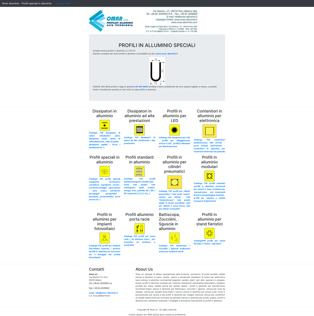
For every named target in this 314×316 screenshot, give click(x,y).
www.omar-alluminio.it (167, 53)
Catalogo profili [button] (63, 3)
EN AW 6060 (141, 86)
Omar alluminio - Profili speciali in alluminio (27, 3)
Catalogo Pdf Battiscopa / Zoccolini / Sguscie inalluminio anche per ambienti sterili (174, 248)
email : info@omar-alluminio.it (103, 293)
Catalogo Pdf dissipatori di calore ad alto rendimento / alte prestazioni (139, 140)
